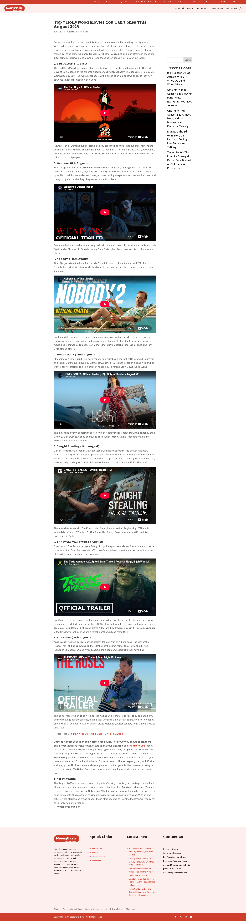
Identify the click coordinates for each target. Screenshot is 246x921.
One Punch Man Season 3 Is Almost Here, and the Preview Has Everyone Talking (179, 118)
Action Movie (141, 2)
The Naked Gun (136, 745)
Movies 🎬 (179, 8)
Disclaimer (130, 909)
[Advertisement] (186, 36)
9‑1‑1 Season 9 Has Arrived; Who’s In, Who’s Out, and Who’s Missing (141, 852)
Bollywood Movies (154, 2)
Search (188, 60)
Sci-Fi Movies (226, 2)
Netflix (190, 8)
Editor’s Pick (129, 2)
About (56, 909)
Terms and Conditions (72, 909)
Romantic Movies (212, 2)
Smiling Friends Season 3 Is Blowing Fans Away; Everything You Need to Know (179, 97)
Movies (95, 853)
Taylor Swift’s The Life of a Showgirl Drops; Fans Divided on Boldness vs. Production (179, 160)
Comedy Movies (169, 2)
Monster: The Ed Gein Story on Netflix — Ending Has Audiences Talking (177, 139)
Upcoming (118, 2)
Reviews (109, 2)
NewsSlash (60, 32)
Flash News (237, 2)
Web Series (201, 8)
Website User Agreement (96, 909)
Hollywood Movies (184, 2)
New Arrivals (99, 2)
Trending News (216, 8)
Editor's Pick (97, 849)
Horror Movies (198, 2)
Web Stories (231, 8)
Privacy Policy (116, 909)
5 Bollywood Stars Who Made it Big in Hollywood (97, 733)
